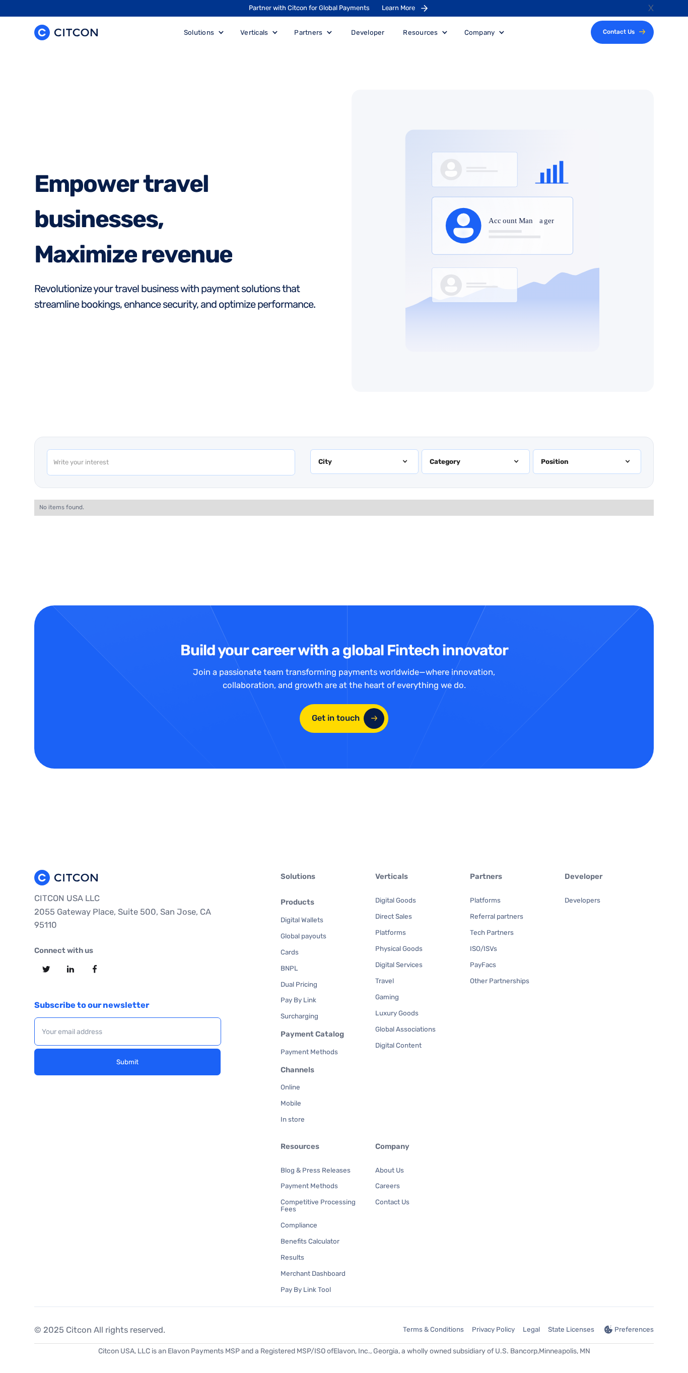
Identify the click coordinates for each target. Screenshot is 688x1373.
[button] (364, 461)
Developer (367, 32)
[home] (66, 32)
